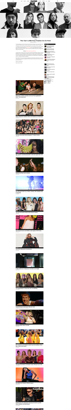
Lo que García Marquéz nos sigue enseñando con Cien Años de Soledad (50, 47)
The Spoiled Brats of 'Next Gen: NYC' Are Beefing (26, 288)
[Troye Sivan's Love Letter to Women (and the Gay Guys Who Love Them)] (45, 52)
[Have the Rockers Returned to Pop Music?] (45, 70)
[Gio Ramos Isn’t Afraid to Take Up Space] (29, 374)
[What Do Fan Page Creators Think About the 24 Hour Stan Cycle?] (45, 64)
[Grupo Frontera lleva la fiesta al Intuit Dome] (45, 67)
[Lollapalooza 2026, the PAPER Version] (45, 75)
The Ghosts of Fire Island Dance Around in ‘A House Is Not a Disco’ (51, 60)
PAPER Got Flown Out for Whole (23, 173)
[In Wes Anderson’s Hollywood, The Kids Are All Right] (29, 260)
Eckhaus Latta (28, 47)
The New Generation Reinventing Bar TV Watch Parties (28, 135)
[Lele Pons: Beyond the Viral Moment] (29, 240)
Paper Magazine (18, 405)
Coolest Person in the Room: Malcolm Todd (25, 306)
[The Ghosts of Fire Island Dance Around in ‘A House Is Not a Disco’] (45, 60)
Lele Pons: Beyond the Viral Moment (24, 249)
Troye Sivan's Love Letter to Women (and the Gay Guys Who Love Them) (51, 52)
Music (17, 305)
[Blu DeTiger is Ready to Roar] (45, 72)
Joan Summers (18, 289)
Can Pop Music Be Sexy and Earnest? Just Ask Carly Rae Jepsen (50, 77)
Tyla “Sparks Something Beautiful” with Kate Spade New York (29, 154)
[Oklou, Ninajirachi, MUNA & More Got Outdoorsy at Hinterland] (29, 108)
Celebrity (17, 401)
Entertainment (18, 94)
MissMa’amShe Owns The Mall (22, 325)
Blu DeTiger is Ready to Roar (50, 71)
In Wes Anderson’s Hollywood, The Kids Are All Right (27, 268)
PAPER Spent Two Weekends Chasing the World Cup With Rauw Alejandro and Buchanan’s (28, 403)
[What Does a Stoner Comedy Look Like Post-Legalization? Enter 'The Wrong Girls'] (29, 87)
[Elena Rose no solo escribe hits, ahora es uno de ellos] (45, 49)
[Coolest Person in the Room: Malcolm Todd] (29, 298)
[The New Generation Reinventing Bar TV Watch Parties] (29, 126)
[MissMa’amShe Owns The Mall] (29, 317)
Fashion (17, 229)
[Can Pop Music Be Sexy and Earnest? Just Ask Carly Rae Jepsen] (45, 77)
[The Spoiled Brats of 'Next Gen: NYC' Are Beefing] (29, 280)
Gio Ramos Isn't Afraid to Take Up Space (24, 383)
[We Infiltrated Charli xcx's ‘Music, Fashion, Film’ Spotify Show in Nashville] (29, 183)
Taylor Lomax (17, 98)
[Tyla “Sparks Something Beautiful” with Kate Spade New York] (29, 146)
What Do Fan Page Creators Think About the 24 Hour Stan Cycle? (51, 65)
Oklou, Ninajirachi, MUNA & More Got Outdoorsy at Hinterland (29, 116)
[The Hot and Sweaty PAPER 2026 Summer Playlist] (29, 204)
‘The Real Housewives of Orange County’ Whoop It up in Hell (29, 364)
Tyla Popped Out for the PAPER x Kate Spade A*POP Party (28, 230)
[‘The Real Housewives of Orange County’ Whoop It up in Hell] (29, 356)
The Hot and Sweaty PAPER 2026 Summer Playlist (27, 212)
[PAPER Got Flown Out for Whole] (29, 164)
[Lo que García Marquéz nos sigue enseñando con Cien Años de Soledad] (45, 46)
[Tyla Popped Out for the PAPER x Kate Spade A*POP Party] (29, 222)
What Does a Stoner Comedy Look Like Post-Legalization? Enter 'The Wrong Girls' (28, 96)
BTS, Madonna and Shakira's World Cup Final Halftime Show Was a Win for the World (29, 345)
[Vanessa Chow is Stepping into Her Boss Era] (45, 57)
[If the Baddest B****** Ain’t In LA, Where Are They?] (45, 55)
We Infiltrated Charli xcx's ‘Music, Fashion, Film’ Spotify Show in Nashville (29, 192)
